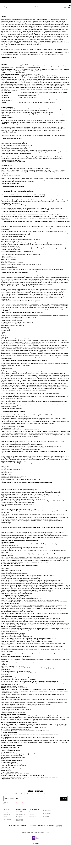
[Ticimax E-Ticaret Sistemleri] (35, 844)
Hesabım (31, 814)
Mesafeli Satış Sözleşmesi (20, 819)
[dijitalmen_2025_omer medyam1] (35, 838)
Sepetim (31, 812)
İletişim (5, 817)
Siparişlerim (32, 817)
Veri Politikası (7, 819)
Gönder (64, 798)
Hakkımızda (7, 814)
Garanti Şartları (20, 814)
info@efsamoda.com (7, 663)
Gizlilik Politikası (20, 812)
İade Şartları (19, 817)
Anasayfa (6, 812)
